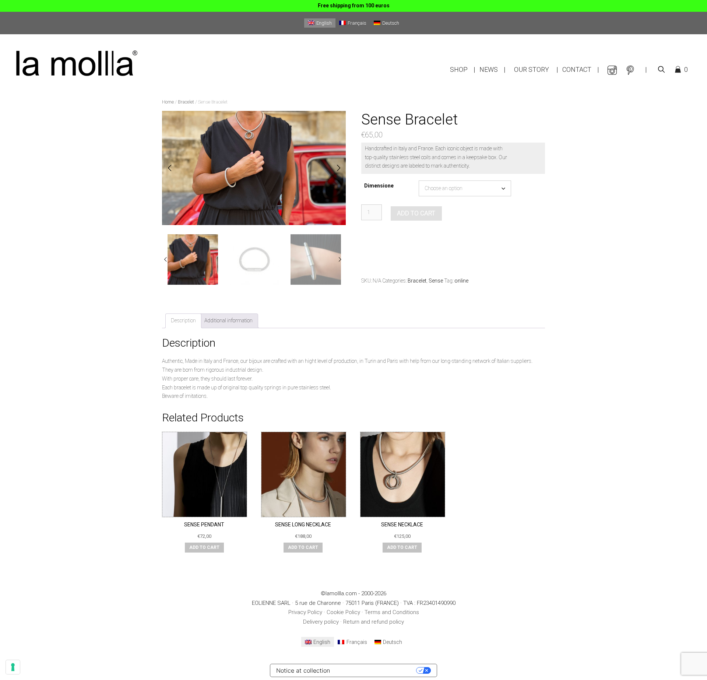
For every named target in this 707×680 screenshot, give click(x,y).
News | (492, 69)
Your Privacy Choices (376, 670)
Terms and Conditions (392, 612)
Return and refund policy (373, 621)
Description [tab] (183, 320)
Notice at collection (303, 670)
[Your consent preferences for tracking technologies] (13, 667)
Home (168, 102)
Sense (436, 281)
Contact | (580, 69)
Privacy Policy (305, 612)
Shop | (462, 69)
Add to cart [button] (204, 547)
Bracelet (186, 102)
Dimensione (379, 186)
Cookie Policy (343, 612)
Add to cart (416, 213)
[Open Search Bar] (661, 69)
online (461, 281)
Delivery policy (321, 621)
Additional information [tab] (228, 320)
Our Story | (536, 69)
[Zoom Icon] (252, 170)
